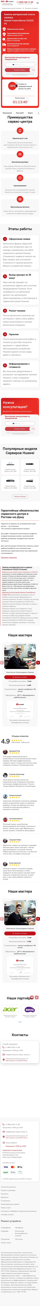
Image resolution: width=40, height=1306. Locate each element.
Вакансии (5, 1197)
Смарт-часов (6, 1243)
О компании (5, 1201)
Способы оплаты (7, 1215)
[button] (38, 663)
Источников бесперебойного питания (21, 1233)
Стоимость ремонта (8, 1187)
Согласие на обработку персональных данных (19, 1211)
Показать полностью (9, 557)
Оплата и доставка (8, 1190)
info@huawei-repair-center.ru (16, 1132)
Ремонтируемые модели (10, 1204)
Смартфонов (6, 1228)
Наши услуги (6, 1208)
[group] (10, 1011)
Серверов (4, 1231)
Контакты (4, 1194)
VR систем (19, 1239)
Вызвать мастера (21, 677)
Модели (30, 113)
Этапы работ (20, 113)
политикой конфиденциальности (20, 75)
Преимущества (7, 113)
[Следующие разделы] (38, 113)
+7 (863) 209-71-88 (25, 2)
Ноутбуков (19, 1228)
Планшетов (5, 1239)
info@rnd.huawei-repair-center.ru (18, 1055)
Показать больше (20, 496)
